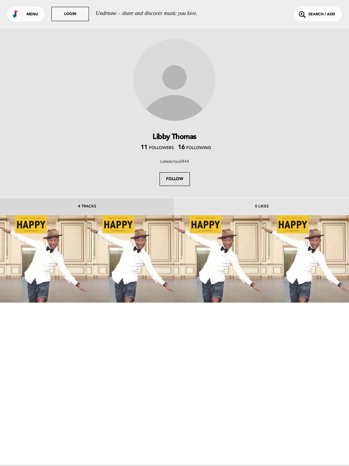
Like (25, 259)
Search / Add (321, 14)
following (194, 148)
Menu (32, 14)
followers (157, 148)
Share (62, 259)
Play (43, 259)
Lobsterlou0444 (174, 161)
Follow (174, 179)
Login (70, 14)
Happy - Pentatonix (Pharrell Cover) (44, 277)
